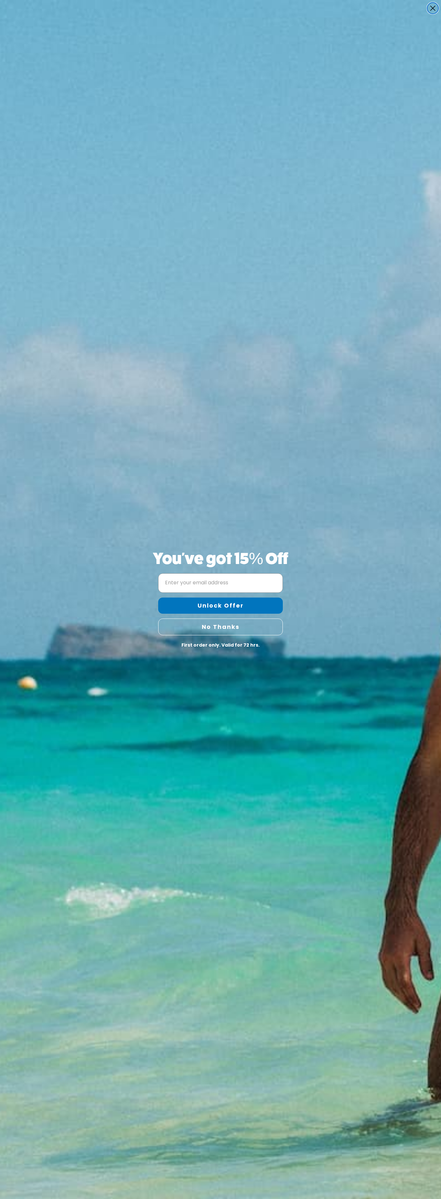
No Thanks (221, 627)
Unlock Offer (221, 605)
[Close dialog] (432, 8)
